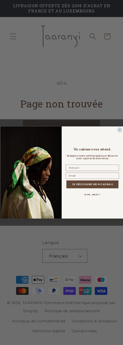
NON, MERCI (92, 194)
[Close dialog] (120, 130)
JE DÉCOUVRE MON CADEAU (92, 184)
